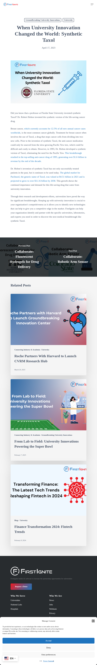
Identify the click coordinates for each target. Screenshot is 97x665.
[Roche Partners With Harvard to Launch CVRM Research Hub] (48, 334)
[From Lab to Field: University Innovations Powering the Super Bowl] (48, 420)
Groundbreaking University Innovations (43, 20)
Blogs (16, 520)
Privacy (52, 613)
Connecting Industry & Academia (27, 350)
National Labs (16, 605)
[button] (93, 621)
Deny (48, 648)
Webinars (53, 609)
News (51, 600)
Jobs (51, 605)
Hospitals (14, 609)
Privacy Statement (48, 661)
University (68, 20)
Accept (48, 641)
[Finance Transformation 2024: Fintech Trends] (48, 505)
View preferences (48, 655)
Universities (15, 600)
